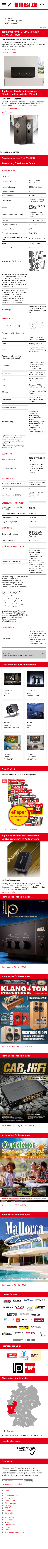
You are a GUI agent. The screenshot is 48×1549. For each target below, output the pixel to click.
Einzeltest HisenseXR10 (8, 693)
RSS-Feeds (9, 1508)
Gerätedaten (10, 1500)
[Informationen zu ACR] (7, 1301)
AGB (7, 1522)
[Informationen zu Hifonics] (9, 1319)
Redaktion (9, 1498)
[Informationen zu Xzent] (18, 1340)
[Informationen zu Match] (27, 1319)
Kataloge (8, 1505)
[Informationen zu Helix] (36, 1314)
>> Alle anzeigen (9, 52)
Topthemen (9, 1510)
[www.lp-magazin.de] (18, 1372)
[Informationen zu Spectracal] (19, 1333)
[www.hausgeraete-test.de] (24, 1360)
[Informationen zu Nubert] (24, 1328)
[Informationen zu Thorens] (31, 1333)
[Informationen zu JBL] (18, 1321)
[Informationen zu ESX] (30, 1308)
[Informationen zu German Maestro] (12, 1315)
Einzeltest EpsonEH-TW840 (8, 756)
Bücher (8, 1493)
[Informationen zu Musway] (12, 1327)
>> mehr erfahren (9, 830)
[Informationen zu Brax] (40, 1300)
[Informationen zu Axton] (28, 1300)
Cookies (8, 1527)
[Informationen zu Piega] (36, 1327)
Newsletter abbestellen (12, 1484)
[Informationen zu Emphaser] (20, 1308)
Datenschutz (10, 1525)
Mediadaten (10, 1520)
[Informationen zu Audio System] (17, 1301)
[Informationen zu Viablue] (42, 1334)
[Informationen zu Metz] (39, 1320)
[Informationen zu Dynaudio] (8, 1307)
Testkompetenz (11, 1495)
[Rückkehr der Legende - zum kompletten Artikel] (24, 130)
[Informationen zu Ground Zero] (24, 1314)
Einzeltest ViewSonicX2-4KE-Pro (31, 756)
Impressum (9, 1517)
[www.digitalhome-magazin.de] (12, 1360)
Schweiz (10, 1431)
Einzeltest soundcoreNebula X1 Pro (33, 693)
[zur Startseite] (26, 4)
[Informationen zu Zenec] (30, 1340)
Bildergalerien (10, 1503)
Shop (7, 1491)
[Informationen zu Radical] (7, 1334)
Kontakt (8, 1529)
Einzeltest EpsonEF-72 (31, 725)
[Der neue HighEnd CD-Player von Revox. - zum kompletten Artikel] (24, 71)
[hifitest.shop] (30, 1372)
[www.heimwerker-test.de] (36, 1360)
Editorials (9, 1513)
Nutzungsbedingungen (14, 1532)
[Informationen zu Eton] (40, 1307)
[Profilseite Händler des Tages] (24, 1451)
